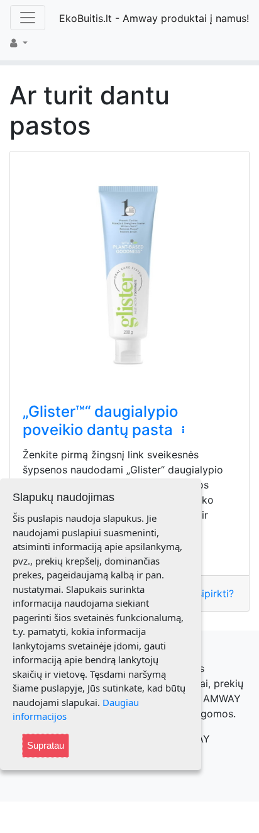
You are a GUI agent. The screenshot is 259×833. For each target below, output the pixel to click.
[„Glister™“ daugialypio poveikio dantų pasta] (129, 271)
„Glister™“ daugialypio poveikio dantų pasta (100, 420)
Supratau (45, 745)
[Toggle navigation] (27, 17)
